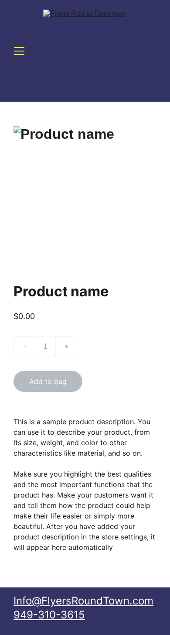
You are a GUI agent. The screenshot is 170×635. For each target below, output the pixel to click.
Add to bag (48, 381)
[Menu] (19, 51)
